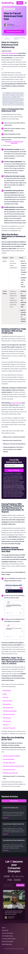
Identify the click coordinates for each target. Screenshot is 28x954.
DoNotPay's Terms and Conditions (10, 474)
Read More (5, 817)
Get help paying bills (8, 759)
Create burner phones (9, 769)
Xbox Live (5, 724)
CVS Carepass (7, 721)
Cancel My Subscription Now (14, 31)
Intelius (5, 694)
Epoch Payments (7, 700)
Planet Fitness (7, 717)
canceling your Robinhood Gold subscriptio (14, 142)
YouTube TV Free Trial (9, 728)
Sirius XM (5, 697)
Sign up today (20, 885)
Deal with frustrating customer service (13, 766)
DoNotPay (8, 3)
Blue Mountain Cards (9, 714)
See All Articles (14, 800)
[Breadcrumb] (2, 38)
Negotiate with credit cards (10, 773)
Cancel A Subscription (9, 9)
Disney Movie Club (8, 707)
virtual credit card (16, 403)
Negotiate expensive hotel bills (11, 756)
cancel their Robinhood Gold (9, 53)
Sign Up (20, 3)
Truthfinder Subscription (10, 711)
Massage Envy (7, 704)
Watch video (8, 906)
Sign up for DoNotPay (14, 470)
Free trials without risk (9, 762)
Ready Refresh (7, 690)
